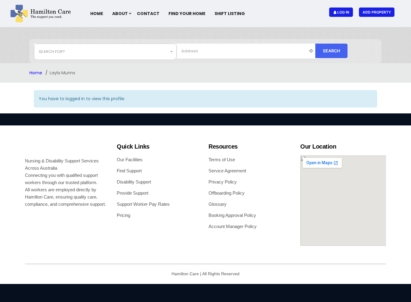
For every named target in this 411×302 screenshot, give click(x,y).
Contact (148, 14)
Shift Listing (230, 14)
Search (331, 50)
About (120, 14)
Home (96, 14)
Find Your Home (187, 14)
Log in (343, 12)
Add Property (377, 12)
